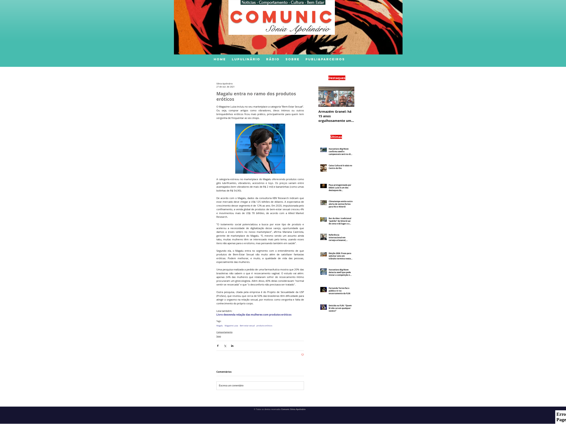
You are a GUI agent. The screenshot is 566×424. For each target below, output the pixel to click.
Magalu (219, 325)
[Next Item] (349, 96)
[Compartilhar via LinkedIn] (232, 345)
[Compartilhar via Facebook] (217, 345)
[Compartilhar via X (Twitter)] (225, 345)
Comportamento (224, 332)
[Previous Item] (323, 96)
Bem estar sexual (247, 325)
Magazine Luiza (231, 325)
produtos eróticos (264, 325)
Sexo (218, 336)
